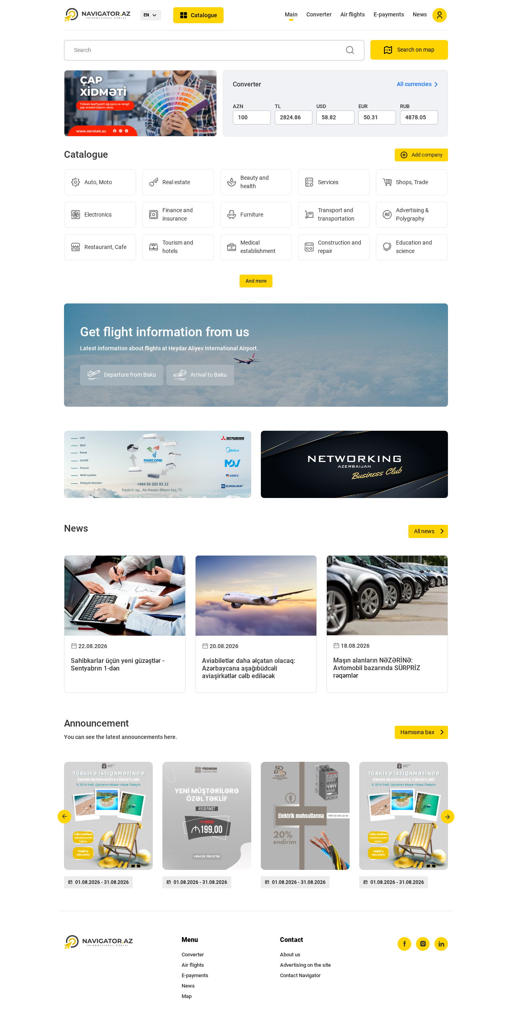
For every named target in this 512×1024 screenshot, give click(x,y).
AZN (238, 106)
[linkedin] (441, 944)
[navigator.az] (98, 942)
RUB (405, 106)
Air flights (352, 14)
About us (290, 955)
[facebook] (404, 944)
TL (278, 106)
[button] (64, 816)
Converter (319, 14)
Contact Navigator (300, 975)
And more (256, 281)
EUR (363, 106)
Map (187, 996)
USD (321, 106)
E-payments (389, 14)
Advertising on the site (305, 965)
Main (291, 14)
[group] (108, 828)
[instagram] (423, 944)
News (420, 14)
